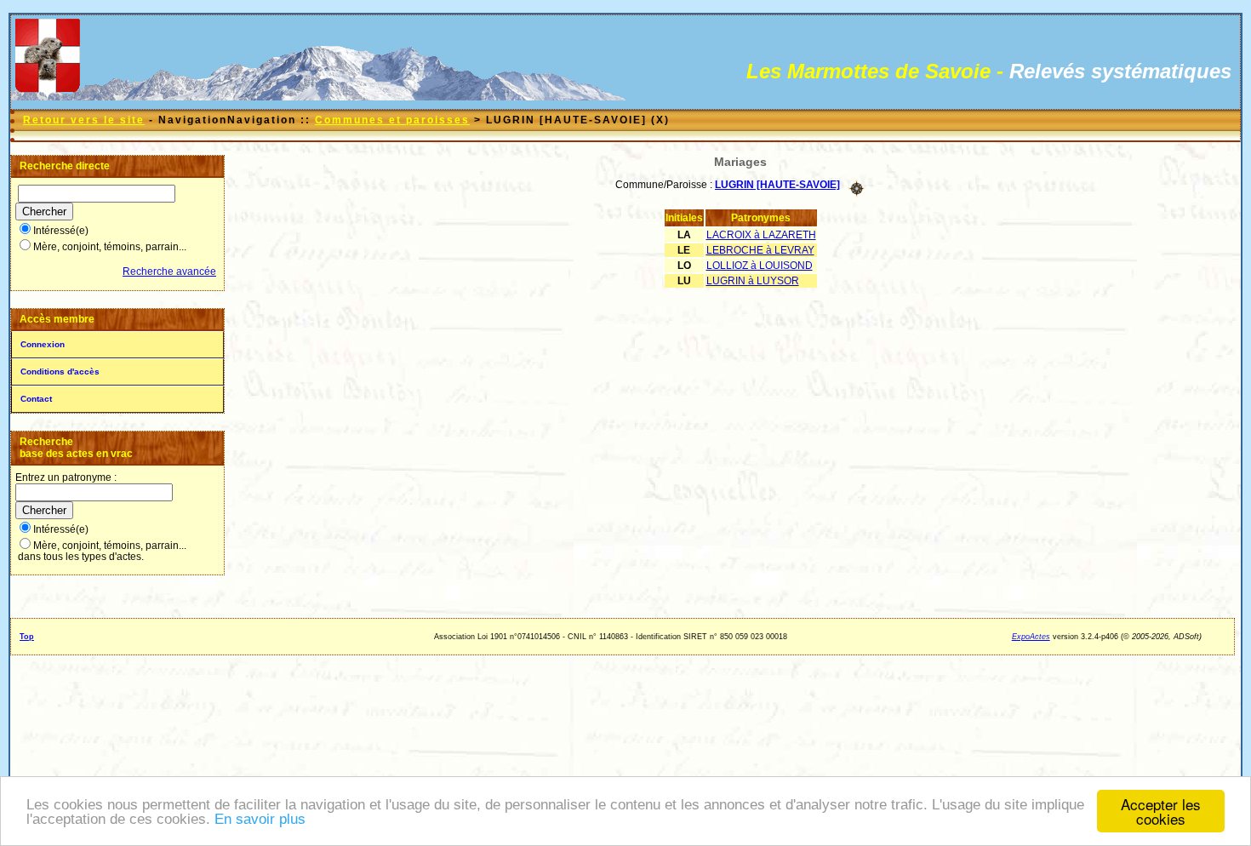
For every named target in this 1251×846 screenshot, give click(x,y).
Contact (36, 398)
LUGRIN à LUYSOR (752, 281)
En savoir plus (260, 819)
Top (27, 636)
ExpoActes (1031, 636)
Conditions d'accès (60, 371)
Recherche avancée (169, 271)
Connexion (42, 344)
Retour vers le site (84, 120)
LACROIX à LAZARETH (761, 235)
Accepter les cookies (1161, 811)
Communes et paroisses (392, 120)
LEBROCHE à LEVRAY (760, 250)
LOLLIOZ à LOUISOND (759, 266)
